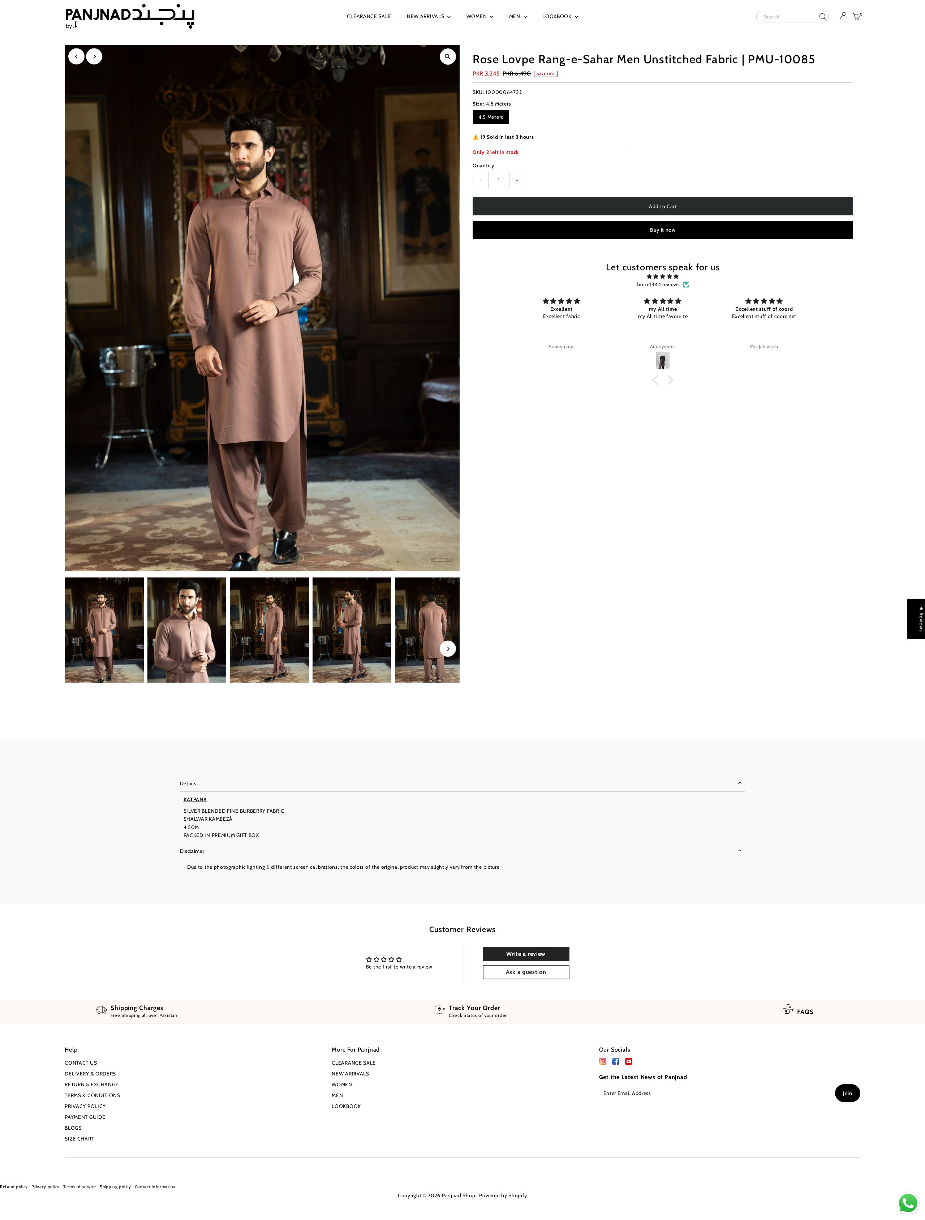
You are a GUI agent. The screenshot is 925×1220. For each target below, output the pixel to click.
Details (188, 783)
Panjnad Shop (458, 1195)
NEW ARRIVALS (426, 16)
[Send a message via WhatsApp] (908, 1203)
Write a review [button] (526, 953)
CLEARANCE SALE (369, 16)
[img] (663, 276)
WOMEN (477, 16)
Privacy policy (45, 1186)
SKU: (478, 92)
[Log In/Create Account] (843, 17)
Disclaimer (192, 851)
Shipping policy (115, 1186)
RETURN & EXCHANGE (92, 1084)
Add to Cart (663, 206)
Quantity (483, 165)
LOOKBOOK (557, 16)
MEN (515, 16)
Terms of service (79, 1186)
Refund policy (14, 1186)
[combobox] (792, 16)
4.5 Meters (490, 117)
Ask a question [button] (526, 971)
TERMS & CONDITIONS (92, 1095)
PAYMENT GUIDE (85, 1117)
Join (847, 1093)
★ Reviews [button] (921, 619)
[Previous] (76, 56)
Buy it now (663, 230)
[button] (657, 380)
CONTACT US (81, 1063)
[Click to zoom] (448, 56)
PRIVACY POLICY (85, 1106)
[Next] (94, 56)
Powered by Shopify (503, 1195)
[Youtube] (23, 1166)
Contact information (155, 1186)
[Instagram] (12, 1166)
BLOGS (73, 1128)
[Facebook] (602, 1063)
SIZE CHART (79, 1138)
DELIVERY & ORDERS (90, 1073)
